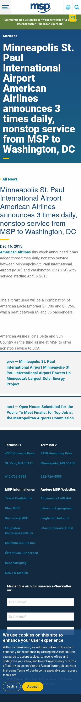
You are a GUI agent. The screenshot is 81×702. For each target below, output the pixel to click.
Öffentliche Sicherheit (21, 553)
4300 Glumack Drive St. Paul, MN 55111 (19, 458)
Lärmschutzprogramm (56, 508)
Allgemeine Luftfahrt (55, 498)
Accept (32, 687)
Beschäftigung (16, 563)
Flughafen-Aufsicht (54, 518)
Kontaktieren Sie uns (20, 543)
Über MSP (12, 508)
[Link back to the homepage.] (41, 8)
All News (9, 179)
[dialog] (40, 661)
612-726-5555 (15, 476)
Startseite (10, 36)
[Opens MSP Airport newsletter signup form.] (72, 18)
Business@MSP (16, 518)
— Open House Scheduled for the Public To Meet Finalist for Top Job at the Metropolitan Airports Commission (40, 412)
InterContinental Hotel (56, 528)
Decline (12, 686)
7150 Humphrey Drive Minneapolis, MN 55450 (57, 458)
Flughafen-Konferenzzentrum (19, 530)
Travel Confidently (18, 498)
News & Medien (16, 573)
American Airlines (15, 252)
